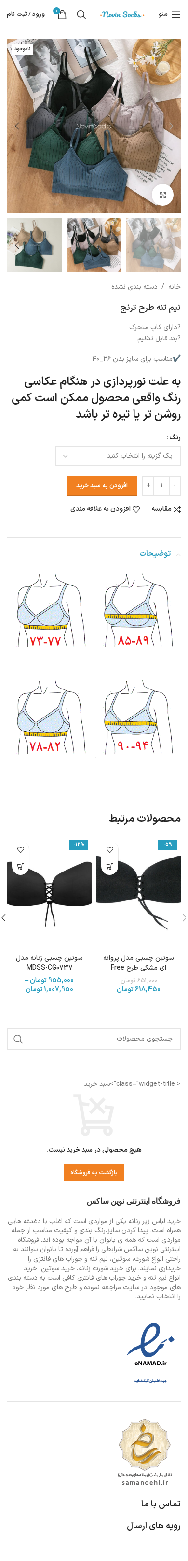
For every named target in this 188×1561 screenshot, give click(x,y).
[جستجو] (81, 14)
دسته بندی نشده (134, 287)
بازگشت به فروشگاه (94, 1172)
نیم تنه (157, 1278)
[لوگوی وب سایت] (122, 14)
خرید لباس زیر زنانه (154, 1221)
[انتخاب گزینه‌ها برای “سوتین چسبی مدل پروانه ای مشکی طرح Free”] (109, 866)
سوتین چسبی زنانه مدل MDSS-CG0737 (49, 963)
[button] (171, 126)
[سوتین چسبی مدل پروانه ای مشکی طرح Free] (138, 892)
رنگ (175, 438)
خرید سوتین (58, 1269)
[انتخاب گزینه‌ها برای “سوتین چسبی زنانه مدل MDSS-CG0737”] (20, 866)
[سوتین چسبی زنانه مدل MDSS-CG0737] (49, 892)
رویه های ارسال (154, 1526)
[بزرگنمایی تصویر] (163, 195)
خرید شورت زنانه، (100, 1269)
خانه (174, 287)
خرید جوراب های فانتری (109, 1278)
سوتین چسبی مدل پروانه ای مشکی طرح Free (138, 963)
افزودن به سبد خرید (102, 486)
